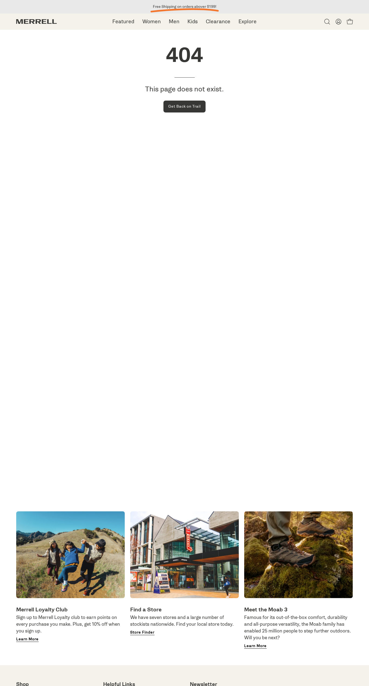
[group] (184, 7)
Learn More (27, 639)
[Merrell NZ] (36, 21)
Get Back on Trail (184, 106)
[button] (327, 21)
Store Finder (142, 632)
